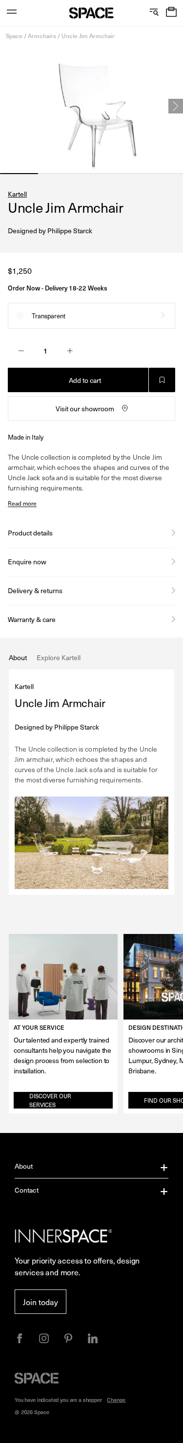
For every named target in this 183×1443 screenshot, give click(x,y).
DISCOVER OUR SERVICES (50, 1100)
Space (14, 35)
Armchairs (42, 35)
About (24, 1166)
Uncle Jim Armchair (88, 35)
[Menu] (11, 13)
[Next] (175, 106)
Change (116, 1400)
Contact (27, 1190)
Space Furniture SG (91, 13)
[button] (171, 13)
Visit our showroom (85, 408)
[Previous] (7, 106)
